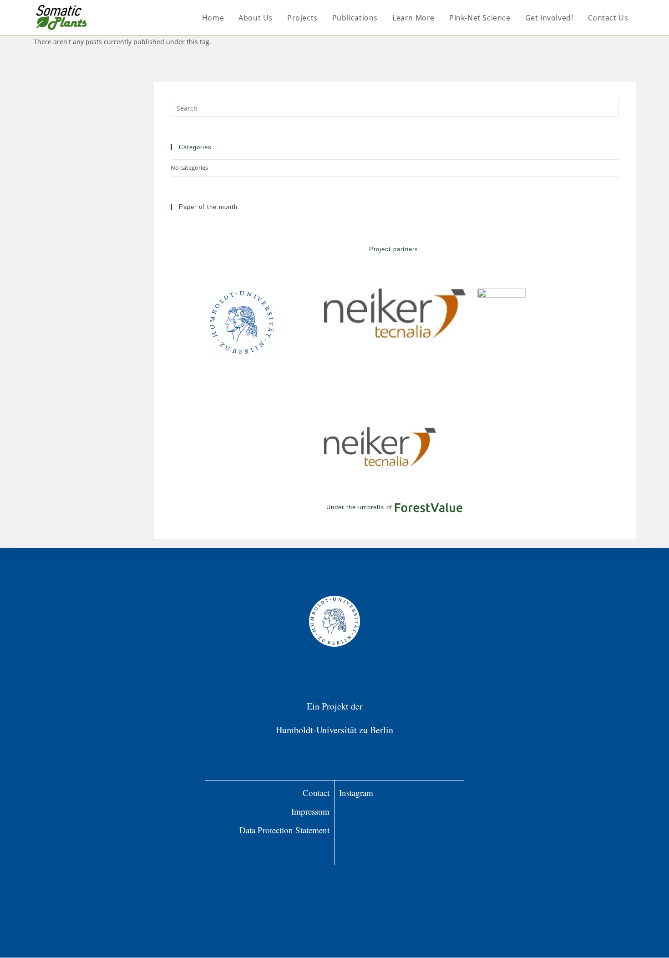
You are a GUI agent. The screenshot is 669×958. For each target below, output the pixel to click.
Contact (316, 792)
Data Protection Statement (284, 830)
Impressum (310, 811)
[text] (269, 849)
